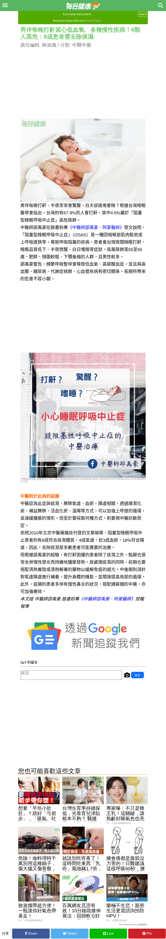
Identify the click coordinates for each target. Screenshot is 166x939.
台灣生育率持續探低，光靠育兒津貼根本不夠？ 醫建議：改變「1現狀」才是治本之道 (82, 819)
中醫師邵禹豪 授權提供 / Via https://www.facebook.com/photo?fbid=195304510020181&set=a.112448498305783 (82, 480)
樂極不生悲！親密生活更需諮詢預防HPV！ (125, 911)
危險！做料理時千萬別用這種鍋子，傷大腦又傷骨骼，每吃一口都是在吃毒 (37, 869)
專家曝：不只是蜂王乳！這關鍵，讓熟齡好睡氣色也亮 (125, 813)
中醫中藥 (81, 45)
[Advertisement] (83, 79)
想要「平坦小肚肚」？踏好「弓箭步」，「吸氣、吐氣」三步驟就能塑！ (37, 819)
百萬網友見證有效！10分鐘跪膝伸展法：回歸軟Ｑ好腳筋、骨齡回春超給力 (81, 916)
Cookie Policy (93, 20)
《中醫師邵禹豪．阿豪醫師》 (96, 227)
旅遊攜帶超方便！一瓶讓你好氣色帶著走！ (37, 911)
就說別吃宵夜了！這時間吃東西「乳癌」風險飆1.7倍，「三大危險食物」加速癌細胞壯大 (82, 869)
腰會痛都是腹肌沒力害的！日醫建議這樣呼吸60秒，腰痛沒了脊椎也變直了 (125, 869)
